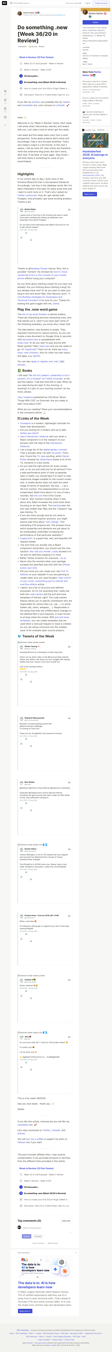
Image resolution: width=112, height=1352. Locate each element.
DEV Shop (76, 1336)
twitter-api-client (28, 433)
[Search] (11, 3)
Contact (48, 1336)
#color (22, 985)
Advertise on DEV (76, 1333)
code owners (36, 594)
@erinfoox (33, 788)
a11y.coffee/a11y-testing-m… (38, 797)
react (42, 46)
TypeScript (30, 349)
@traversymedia (54, 657)
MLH (84, 1336)
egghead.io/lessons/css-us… (34, 1057)
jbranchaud (46, 459)
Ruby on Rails (51, 1345)
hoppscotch (26, 538)
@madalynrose (35, 793)
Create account (101, 3)
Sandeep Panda (39, 268)
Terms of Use (69, 1340)
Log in (87, 3)
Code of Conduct (38, 1243)
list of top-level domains (34, 314)
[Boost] (5, 117)
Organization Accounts (93, 1333)
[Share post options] (5, 125)
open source (42, 1343)
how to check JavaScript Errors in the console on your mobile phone (42, 275)
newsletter (27, 105)
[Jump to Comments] (5, 101)
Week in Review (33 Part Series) (36, 57)
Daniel (56, 303)
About (41, 1336)
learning (56, 505)
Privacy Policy (57, 1340)
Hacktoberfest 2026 (91, 175)
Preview (38, 1236)
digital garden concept (55, 449)
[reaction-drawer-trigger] (5, 92)
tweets (66, 102)
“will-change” (52, 522)
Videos (38, 1333)
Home (12, 1333)
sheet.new (23, 342)
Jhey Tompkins (25, 397)
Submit (27, 1236)
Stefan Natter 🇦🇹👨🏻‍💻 (31, 13)
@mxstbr (27, 784)
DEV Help (64, 1333)
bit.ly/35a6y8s (60, 867)
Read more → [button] (25, 1311)
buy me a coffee (34, 1139)
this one (38, 495)
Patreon (22, 1142)
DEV (64, 1343)
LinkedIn (60, 105)
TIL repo (41, 456)
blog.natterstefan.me (59, 15)
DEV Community (23, 1330)
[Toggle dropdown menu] (76, 1252)
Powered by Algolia (72, 3)
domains (22, 46)
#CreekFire (27, 864)
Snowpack (25, 423)
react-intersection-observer (34, 436)
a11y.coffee (42, 788)
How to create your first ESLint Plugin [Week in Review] (95, 102)
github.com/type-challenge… (31, 726)
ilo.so (63, 558)
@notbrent (24, 788)
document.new (30, 339)
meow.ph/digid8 (26, 928)
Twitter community (27, 195)
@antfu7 (38, 733)
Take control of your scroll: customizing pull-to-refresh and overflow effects (45, 581)
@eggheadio (54, 1057)
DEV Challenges (21, 1333)
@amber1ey (55, 788)
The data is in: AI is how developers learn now (36, 1285)
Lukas (55, 551)
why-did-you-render (40, 551)
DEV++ (31, 1333)
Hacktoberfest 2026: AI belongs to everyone (95, 155)
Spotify (36, 356)
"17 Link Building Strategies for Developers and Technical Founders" (44, 297)
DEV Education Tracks (51, 1333)
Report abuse (53, 1243)
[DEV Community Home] (4, 3)
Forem (30, 1343)
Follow (95, 22)
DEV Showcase (31, 1336)
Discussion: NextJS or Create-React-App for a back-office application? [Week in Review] (95, 86)
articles (35, 102)
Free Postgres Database (62, 1336)
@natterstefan (29, 211)
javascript (32, 46)
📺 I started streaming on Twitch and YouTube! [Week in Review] (94, 117)
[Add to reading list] (5, 109)
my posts (56, 453)
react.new (44, 346)
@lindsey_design (30, 982)
